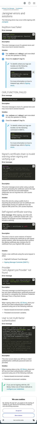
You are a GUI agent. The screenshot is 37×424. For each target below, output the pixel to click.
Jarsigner (5, 22)
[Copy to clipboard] (33, 34)
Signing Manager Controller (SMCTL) (16, 262)
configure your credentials (15, 389)
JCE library (23, 303)
